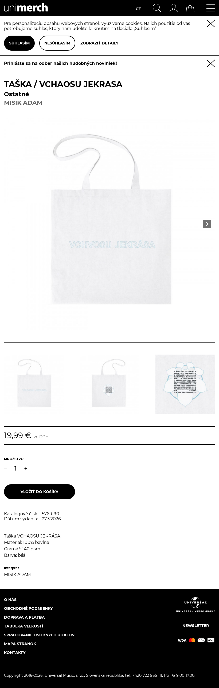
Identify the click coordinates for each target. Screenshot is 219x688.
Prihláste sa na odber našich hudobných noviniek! (60, 63)
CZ (138, 8)
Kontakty (14, 652)
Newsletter (195, 625)
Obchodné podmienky (28, 608)
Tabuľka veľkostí (23, 626)
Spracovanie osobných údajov (39, 635)
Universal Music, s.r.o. (64, 675)
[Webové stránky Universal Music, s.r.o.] (195, 609)
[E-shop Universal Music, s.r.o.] (26, 13)
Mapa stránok (20, 643)
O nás (10, 599)
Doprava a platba (24, 617)
